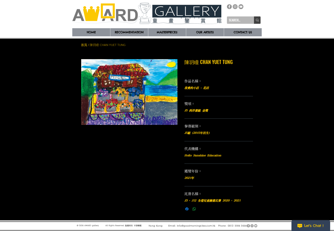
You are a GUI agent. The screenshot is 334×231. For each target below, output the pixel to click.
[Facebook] (229, 6)
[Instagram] (235, 6)
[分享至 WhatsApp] (194, 209)
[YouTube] (241, 6)
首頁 (84, 45)
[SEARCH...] (257, 20)
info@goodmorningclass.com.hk (196, 225)
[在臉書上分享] (187, 209)
